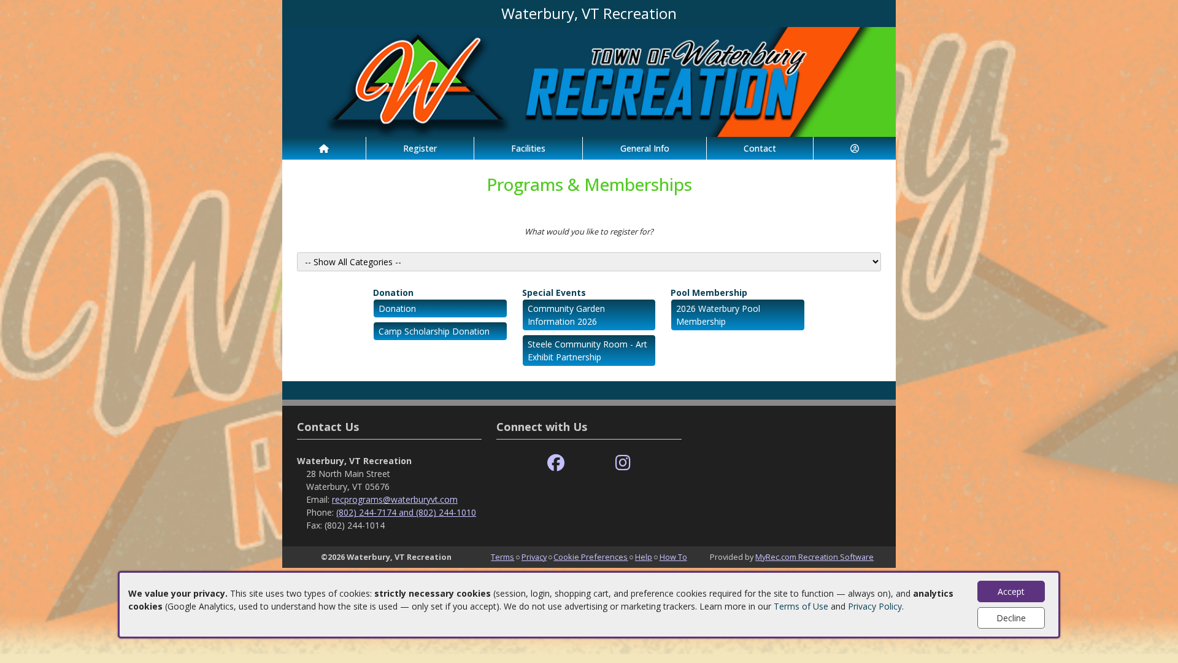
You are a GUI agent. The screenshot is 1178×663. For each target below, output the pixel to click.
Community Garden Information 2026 (566, 315)
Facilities (528, 148)
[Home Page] (324, 148)
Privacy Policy (875, 606)
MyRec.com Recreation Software (814, 556)
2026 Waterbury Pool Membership (718, 315)
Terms (502, 556)
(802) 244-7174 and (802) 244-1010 (406, 512)
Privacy (534, 556)
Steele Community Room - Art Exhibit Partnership (587, 350)
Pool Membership (709, 292)
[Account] (855, 148)
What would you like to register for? (589, 231)
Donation (393, 292)
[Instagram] (623, 463)
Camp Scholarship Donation (434, 331)
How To (673, 556)
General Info (644, 148)
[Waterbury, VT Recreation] (589, 81)
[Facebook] (555, 463)
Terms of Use (801, 606)
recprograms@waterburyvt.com (395, 499)
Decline (1011, 618)
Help (643, 556)
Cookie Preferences (590, 556)
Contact (760, 148)
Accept (1011, 591)
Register (420, 148)
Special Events (554, 292)
